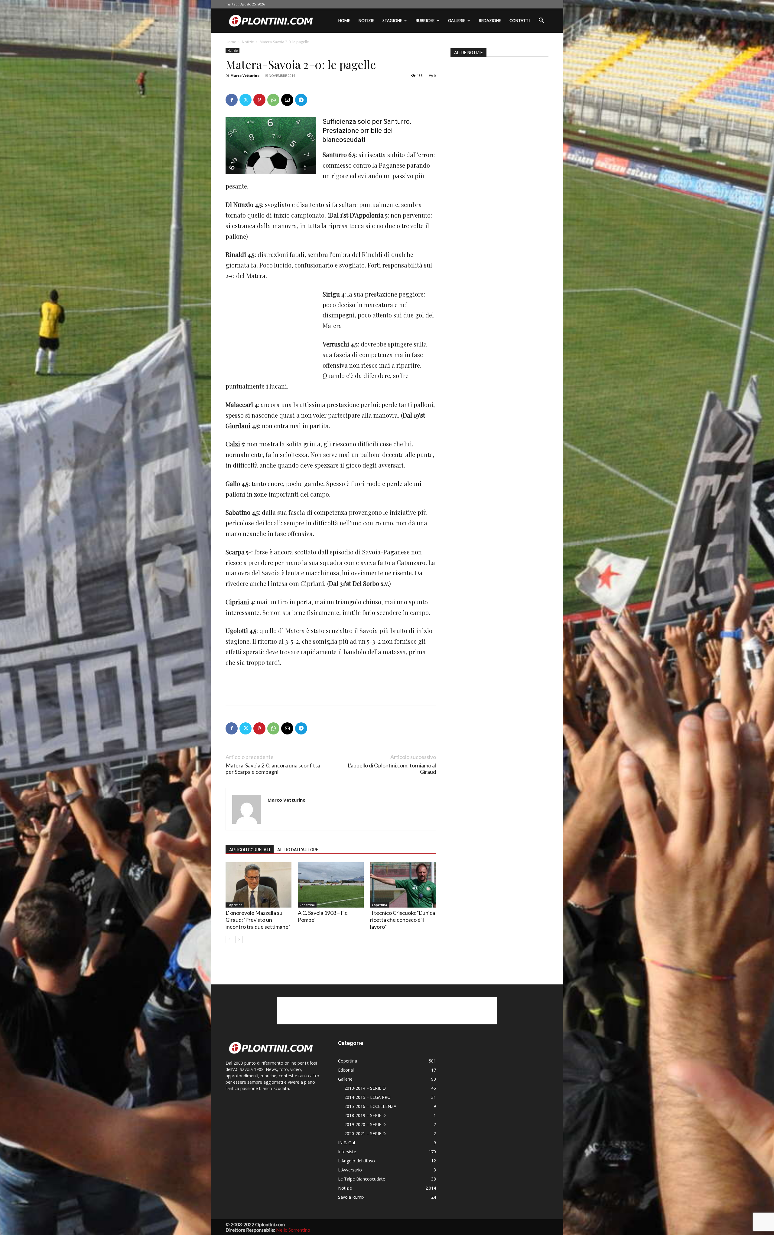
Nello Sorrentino (293, 1230)
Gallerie (456, 20)
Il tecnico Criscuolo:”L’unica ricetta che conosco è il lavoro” (402, 919)
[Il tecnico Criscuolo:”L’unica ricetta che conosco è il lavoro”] (403, 885)
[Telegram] (301, 100)
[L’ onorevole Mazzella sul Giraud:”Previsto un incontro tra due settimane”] (258, 885)
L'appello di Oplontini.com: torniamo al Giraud (392, 768)
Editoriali (346, 1070)
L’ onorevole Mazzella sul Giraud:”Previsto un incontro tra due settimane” (258, 919)
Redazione (490, 20)
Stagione (392, 20)
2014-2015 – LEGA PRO (367, 1097)
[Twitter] (245, 100)
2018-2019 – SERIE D (365, 1115)
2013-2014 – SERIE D (365, 1088)
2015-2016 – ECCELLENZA (370, 1106)
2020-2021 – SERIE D (365, 1133)
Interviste (347, 1152)
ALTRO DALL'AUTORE (297, 849)
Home (344, 20)
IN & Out (347, 1142)
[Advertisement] (271, 329)
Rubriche (425, 20)
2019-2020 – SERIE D (365, 1124)
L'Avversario (350, 1170)
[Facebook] (232, 100)
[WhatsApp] (273, 100)
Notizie (366, 20)
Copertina (234, 905)
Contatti (519, 20)
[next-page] (239, 939)
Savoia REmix (351, 1197)
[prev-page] (229, 939)
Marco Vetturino (244, 75)
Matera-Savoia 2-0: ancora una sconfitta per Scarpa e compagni (273, 768)
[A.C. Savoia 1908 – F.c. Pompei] (331, 885)
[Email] (287, 100)
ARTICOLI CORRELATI (249, 849)
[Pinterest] (259, 100)
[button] (541, 21)
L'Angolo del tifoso (356, 1161)
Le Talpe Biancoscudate (361, 1179)
